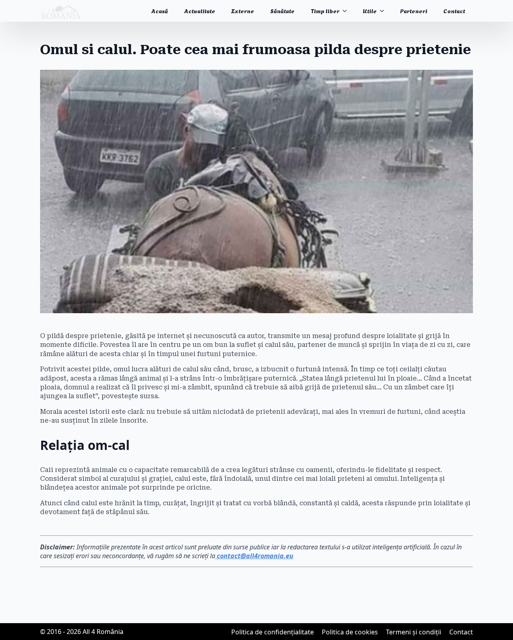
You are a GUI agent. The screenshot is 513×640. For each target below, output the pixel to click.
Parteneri (413, 10)
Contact (454, 10)
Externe (242, 10)
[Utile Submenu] (384, 11)
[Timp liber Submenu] (347, 11)
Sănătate (282, 10)
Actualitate (199, 10)
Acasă (159, 10)
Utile (370, 10)
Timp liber (325, 10)
